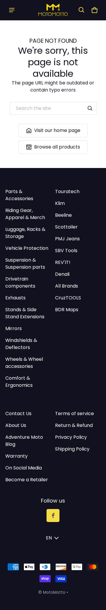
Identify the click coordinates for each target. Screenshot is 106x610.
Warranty (16, 456)
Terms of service (74, 413)
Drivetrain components (20, 282)
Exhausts (15, 297)
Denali (62, 274)
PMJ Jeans (67, 238)
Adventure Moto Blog (24, 441)
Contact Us (18, 413)
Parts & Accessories (19, 195)
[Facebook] (53, 515)
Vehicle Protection (26, 248)
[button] (81, 10)
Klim (60, 203)
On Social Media (23, 467)
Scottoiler (66, 227)
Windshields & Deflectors (21, 344)
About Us (15, 425)
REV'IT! (62, 262)
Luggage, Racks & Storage (25, 233)
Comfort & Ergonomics (19, 382)
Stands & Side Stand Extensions (24, 313)
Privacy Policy (71, 437)
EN (49, 537)
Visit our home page (57, 130)
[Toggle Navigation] (11, 10)
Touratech (67, 191)
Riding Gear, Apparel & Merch (25, 214)
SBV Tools (66, 250)
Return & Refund (74, 425)
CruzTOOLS (68, 297)
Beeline (63, 215)
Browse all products (57, 146)
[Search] (90, 108)
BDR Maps (66, 309)
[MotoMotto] (53, 10)
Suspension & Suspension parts (25, 263)
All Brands (66, 286)
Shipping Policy (72, 449)
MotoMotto (54, 592)
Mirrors (13, 328)
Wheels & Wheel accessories (24, 363)
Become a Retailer (26, 479)
